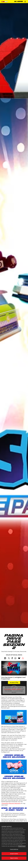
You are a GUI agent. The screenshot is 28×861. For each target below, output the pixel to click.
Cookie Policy (21, 846)
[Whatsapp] (15, 658)
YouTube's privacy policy (12, 689)
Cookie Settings (14, 849)
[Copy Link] (23, 658)
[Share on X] (9, 658)
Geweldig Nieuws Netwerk (10, 803)
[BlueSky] (19, 658)
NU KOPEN (18, 1)
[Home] (4, 1)
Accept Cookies (14, 853)
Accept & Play (14, 682)
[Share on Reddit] (5, 658)
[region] (14, 841)
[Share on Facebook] (12, 658)
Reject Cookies (14, 858)
